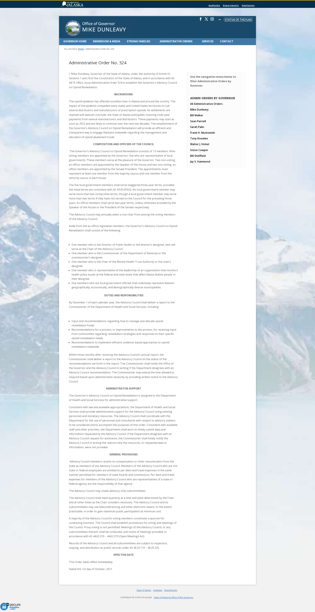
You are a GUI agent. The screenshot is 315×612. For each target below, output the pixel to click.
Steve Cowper (199, 150)
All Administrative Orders (206, 104)
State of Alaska (80, 4)
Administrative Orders (176, 41)
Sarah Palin (197, 127)
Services (207, 41)
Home (81, 48)
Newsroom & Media (106, 41)
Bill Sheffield (198, 156)
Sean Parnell (198, 121)
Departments (231, 5)
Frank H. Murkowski (202, 132)
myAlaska (214, 5)
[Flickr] (220, 22)
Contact (226, 41)
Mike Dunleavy (199, 109)
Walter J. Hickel (199, 144)
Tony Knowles (199, 138)
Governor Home (74, 41)
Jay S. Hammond (200, 161)
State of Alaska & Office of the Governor (173, 597)
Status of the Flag (238, 19)
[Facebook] (200, 20)
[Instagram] (212, 20)
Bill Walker (196, 115)
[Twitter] (206, 20)
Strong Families (138, 41)
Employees (248, 5)
